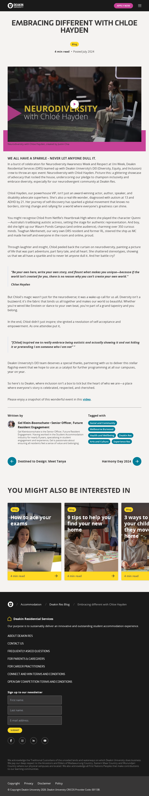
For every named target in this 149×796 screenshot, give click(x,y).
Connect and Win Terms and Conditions (36, 674)
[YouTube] (44, 740)
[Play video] (74, 104)
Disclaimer (44, 783)
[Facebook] (11, 740)
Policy (59, 783)
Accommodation (31, 604)
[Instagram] (22, 740)
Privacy (28, 783)
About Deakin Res (20, 636)
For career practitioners (26, 666)
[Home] (10, 604)
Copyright (14, 783)
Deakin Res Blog (59, 604)
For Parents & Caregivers (26, 659)
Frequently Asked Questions (29, 651)
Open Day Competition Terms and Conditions (40, 682)
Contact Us (16, 643)
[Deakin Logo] (15, 5)
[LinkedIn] (33, 740)
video (87, 399)
